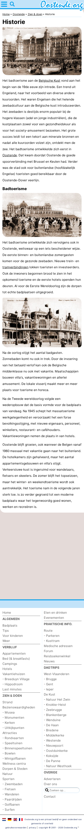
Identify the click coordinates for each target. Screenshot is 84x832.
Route (48, 630)
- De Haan (51, 725)
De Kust (49, 694)
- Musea (8, 712)
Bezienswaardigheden (18, 707)
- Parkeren (52, 636)
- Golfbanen (11, 804)
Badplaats (9, 625)
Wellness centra (14, 763)
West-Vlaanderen (56, 674)
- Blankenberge (55, 715)
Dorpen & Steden (15, 769)
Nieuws (49, 661)
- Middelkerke (54, 735)
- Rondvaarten (13, 738)
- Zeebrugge (53, 710)
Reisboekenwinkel (57, 656)
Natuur (7, 774)
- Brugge (50, 679)
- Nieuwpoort (53, 745)
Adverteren (52, 779)
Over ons (50, 784)
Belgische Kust (49, 80)
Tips (5, 630)
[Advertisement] (42, 556)
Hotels (7, 669)
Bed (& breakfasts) (16, 659)
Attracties (9, 733)
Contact (50, 796)
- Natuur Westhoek (58, 766)
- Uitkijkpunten (13, 728)
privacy (32, 827)
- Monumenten (13, 717)
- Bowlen (8, 753)
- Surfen (8, 810)
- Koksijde (51, 756)
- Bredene (51, 730)
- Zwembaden (12, 784)
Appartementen (14, 653)
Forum (48, 651)
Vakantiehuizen (13, 674)
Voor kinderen (12, 636)
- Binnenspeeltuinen (17, 748)
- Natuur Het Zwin (57, 699)
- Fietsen (9, 789)
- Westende (52, 740)
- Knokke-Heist (55, 705)
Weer (6, 641)
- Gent (48, 684)
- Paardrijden (12, 799)
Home (6, 612)
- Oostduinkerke (56, 751)
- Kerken (8, 723)
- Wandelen (10, 794)
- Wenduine (52, 720)
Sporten (8, 779)
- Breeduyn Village (16, 679)
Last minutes (12, 689)
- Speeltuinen (12, 743)
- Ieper (49, 689)
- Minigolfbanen (14, 758)
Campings (9, 664)
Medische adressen (58, 646)
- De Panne (52, 761)
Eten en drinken (55, 612)
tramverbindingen (15, 267)
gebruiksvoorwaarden (16, 827)
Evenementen (54, 618)
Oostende (9, 155)
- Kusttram (52, 641)
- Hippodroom (12, 684)
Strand (7, 702)
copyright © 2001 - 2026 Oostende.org (58, 827)
